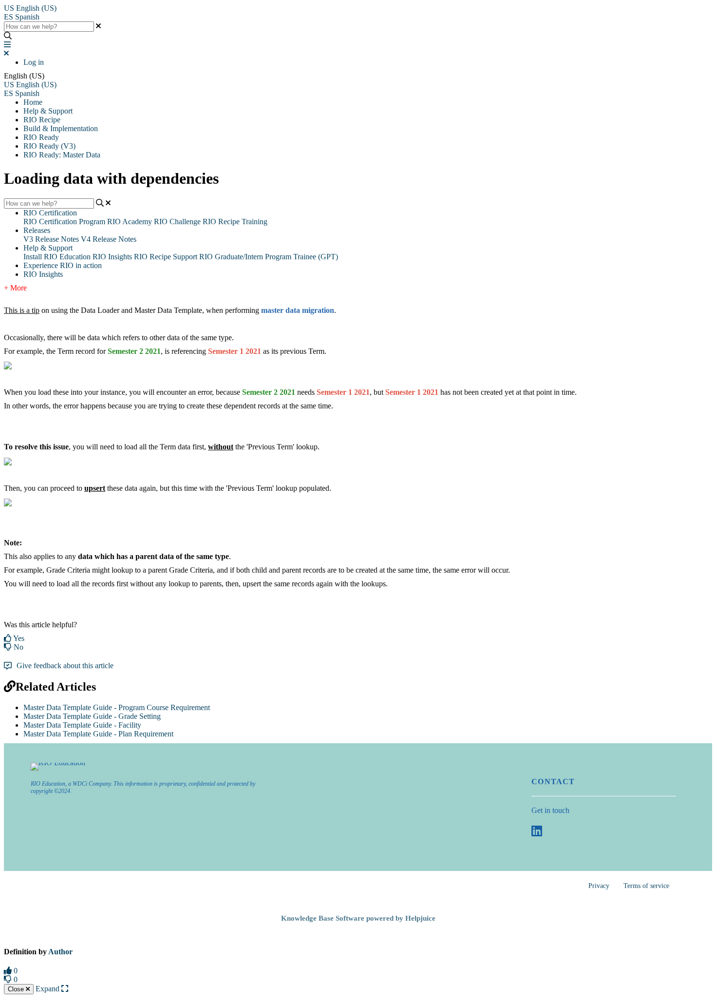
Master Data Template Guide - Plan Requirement (98, 734)
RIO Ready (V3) (49, 146)
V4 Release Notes (108, 239)
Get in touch (550, 810)
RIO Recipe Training (235, 221)
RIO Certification (50, 213)
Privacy (598, 885)
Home (32, 102)
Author (60, 951)
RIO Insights (112, 256)
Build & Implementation (60, 128)
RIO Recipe (41, 120)
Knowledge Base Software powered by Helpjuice (358, 918)
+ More (15, 288)
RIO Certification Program (64, 221)
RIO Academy (129, 221)
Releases (36, 230)
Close (17, 989)
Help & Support (48, 111)
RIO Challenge (177, 221)
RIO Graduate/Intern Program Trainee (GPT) (268, 256)
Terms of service (646, 885)
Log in (33, 62)
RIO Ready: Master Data (61, 155)
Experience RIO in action (62, 265)
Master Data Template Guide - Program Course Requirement (116, 707)
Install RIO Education (57, 256)
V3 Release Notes (51, 239)
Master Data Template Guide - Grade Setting (92, 716)
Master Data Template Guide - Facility (82, 725)
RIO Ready (41, 137)
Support (185, 256)
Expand (48, 989)
